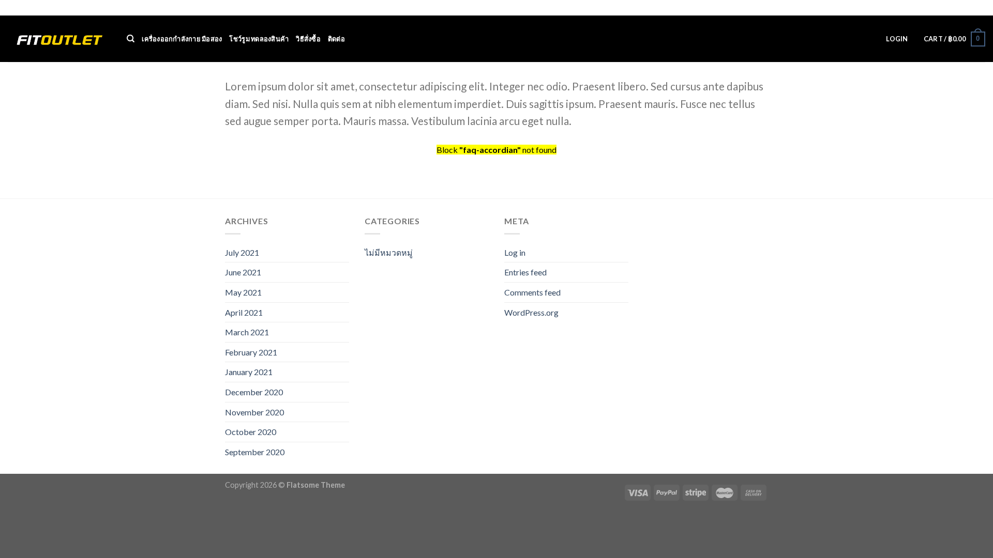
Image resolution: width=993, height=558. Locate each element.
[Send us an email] (980, 8)
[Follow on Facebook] (950, 8)
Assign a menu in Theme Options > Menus (826, 8)
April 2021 (244, 312)
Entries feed (525, 272)
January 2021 (249, 372)
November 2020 (254, 412)
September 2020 (254, 452)
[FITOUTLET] (59, 38)
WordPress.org (531, 312)
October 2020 (250, 432)
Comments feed (532, 292)
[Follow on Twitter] (970, 8)
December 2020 (254, 392)
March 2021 (247, 332)
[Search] (130, 39)
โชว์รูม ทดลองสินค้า (259, 39)
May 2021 (243, 292)
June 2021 (243, 272)
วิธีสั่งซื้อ (308, 39)
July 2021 (242, 252)
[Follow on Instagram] (960, 8)
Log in (514, 252)
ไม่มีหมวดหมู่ (389, 252)
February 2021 (251, 352)
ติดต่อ (336, 39)
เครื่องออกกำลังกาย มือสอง (182, 39)
